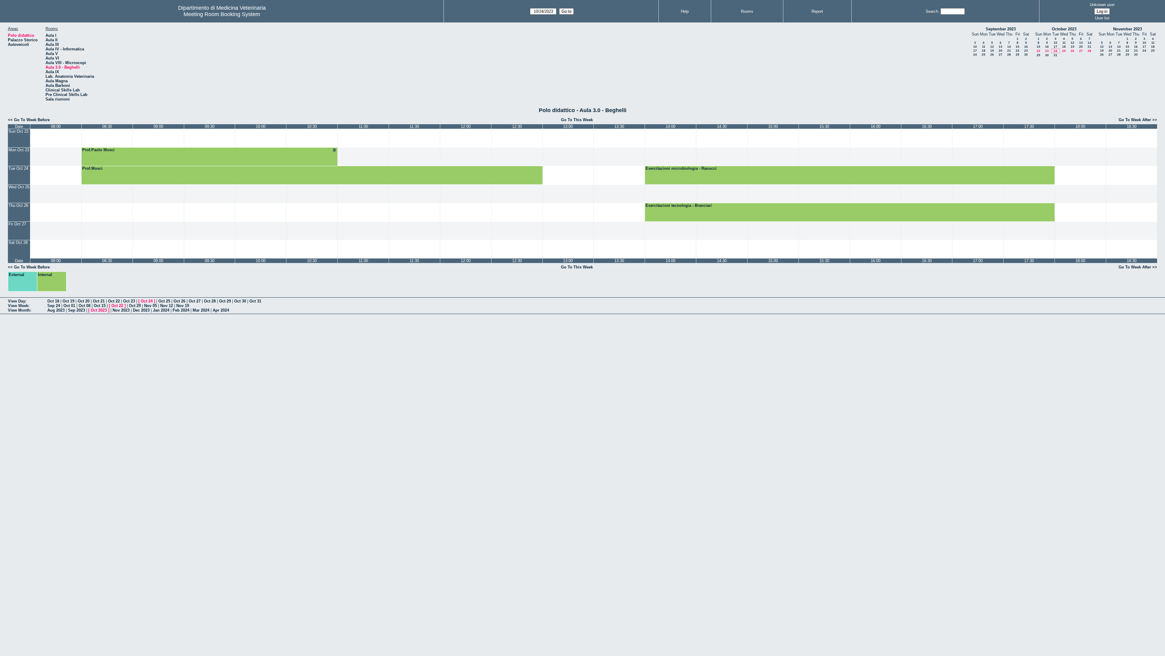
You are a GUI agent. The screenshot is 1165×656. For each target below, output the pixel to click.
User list (1102, 18)
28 (1009, 54)
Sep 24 (53, 305)
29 (1017, 54)
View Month (19, 310)
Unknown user (1102, 4)
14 (1009, 46)
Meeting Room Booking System (222, 14)
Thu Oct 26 (18, 205)
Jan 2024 (161, 310)
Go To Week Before (32, 120)
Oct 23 (129, 301)
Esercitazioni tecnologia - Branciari (679, 205)
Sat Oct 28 (18, 242)
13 (1000, 46)
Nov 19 (182, 305)
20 (1000, 50)
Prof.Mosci (92, 168)
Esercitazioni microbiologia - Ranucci (681, 168)
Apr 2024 (221, 310)
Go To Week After (1135, 120)
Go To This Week (577, 120)
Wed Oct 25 (18, 187)
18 (983, 50)
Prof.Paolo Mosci (98, 150)
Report (817, 11)
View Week (18, 305)
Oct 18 (53, 301)
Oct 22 (114, 301)
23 (1026, 50)
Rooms (747, 11)
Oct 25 (164, 301)
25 (983, 54)
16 (1026, 46)
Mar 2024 (201, 310)
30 (1026, 54)
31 (1055, 55)
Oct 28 (210, 301)
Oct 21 (99, 301)
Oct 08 (84, 305)
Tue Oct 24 (18, 168)
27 (1000, 54)
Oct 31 (255, 301)
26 (992, 54)
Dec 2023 (141, 310)
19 (992, 50)
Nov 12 (166, 305)
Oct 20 (83, 301)
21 (1009, 50)
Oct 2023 (99, 310)
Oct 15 (100, 305)
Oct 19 (68, 301)
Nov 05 (150, 305)
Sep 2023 (76, 310)
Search (932, 11)
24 (975, 54)
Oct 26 (179, 301)
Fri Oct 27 (17, 224)
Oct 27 (195, 301)
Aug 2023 (56, 310)
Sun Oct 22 (18, 131)
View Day (16, 301)
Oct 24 (147, 301)
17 (975, 50)
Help (685, 11)
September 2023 (1001, 29)
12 (992, 46)
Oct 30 (240, 301)
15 (1017, 46)
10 (975, 46)
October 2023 (1064, 29)
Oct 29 (225, 301)
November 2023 (1127, 29)
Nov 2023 (121, 310)
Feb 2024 (181, 310)
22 (1017, 50)
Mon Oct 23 (18, 150)
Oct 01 (69, 305)
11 (983, 46)
